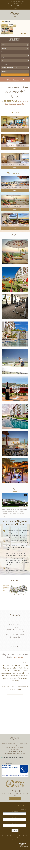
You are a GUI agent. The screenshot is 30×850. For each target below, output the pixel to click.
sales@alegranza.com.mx (15, 755)
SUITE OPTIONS (5, 64)
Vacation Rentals (15, 799)
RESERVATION (24, 793)
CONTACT (15, 795)
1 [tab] (11, 646)
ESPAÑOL (15, 8)
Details (15, 130)
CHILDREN (7, 57)
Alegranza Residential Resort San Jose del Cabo (13, 759)
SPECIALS (16, 793)
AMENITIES (10, 793)
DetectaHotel (4, 761)
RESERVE (15, 75)
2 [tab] (13, 646)
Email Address (14, 811)
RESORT (4, 793)
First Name (14, 817)
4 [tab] (17, 646)
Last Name (14, 823)
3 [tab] (15, 646)
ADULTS (5, 52)
